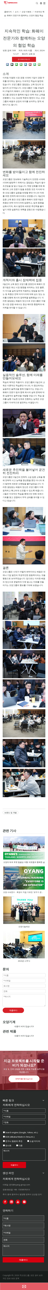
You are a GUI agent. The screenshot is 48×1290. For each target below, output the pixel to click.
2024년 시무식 (24, 961)
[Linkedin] (11, 1202)
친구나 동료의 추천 (13, 1141)
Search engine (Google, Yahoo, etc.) (21, 1132)
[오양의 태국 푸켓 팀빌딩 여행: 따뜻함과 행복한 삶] (24, 848)
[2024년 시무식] (24, 944)
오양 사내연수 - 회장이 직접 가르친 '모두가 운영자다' (24, 892)
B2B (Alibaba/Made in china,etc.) (20, 1136)
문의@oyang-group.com (19, 1184)
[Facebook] (5, 1202)
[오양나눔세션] (24, 910)
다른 (20, 1145)
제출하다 (13, 1010)
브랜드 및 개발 (10, 812)
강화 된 (32, 54)
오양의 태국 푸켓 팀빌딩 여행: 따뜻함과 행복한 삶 (24, 862)
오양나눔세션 (24, 926)
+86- (16, 1189)
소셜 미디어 (34, 1141)
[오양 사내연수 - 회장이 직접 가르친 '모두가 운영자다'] (24, 878)
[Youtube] (17, 1202)
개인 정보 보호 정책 (11, 1278)
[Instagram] (24, 1202)
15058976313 (24, 1189)
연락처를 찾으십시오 (24, 1078)
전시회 (8, 1145)
